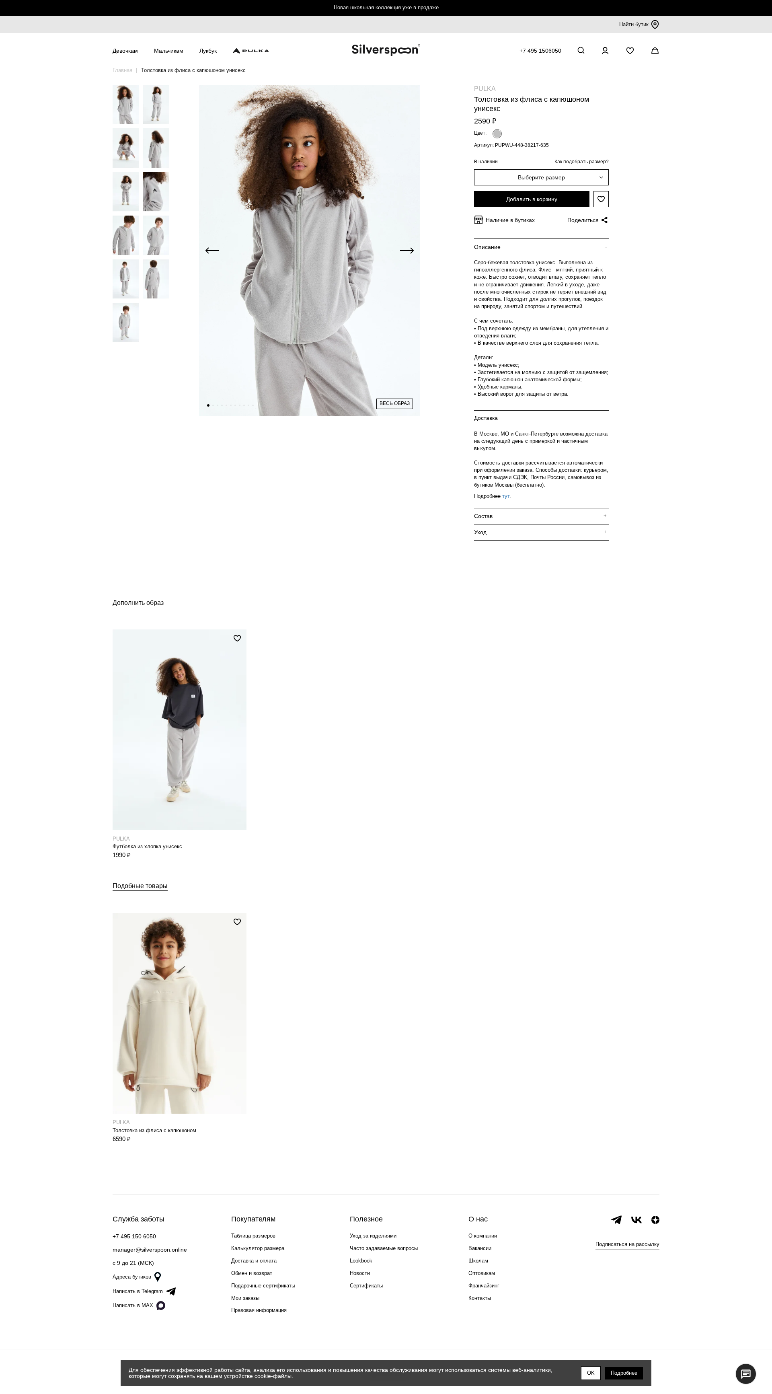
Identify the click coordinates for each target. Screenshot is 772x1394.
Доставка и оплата (254, 1261)
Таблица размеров (253, 1236)
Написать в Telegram (138, 1291)
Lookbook (361, 1261)
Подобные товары (140, 885)
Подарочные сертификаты (263, 1286)
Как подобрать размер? (581, 161)
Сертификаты (366, 1286)
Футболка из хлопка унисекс (147, 846)
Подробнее (624, 1373)
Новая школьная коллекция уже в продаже (386, 7)
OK (591, 1373)
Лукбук (208, 50)
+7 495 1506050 (540, 50)
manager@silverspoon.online (150, 1249)
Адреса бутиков (132, 1277)
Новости (360, 1273)
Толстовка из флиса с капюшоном (154, 1130)
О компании (482, 1236)
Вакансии (479, 1248)
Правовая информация (259, 1310)
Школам (478, 1261)
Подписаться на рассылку (627, 1244)
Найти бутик (634, 24)
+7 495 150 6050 (134, 1236)
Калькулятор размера (257, 1248)
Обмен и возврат (251, 1273)
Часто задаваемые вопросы (384, 1248)
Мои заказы (245, 1298)
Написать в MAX (133, 1305)
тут (505, 496)
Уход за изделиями (373, 1236)
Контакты (479, 1298)
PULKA (485, 88)
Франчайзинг (483, 1286)
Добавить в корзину (531, 199)
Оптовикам (481, 1273)
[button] (208, 405)
